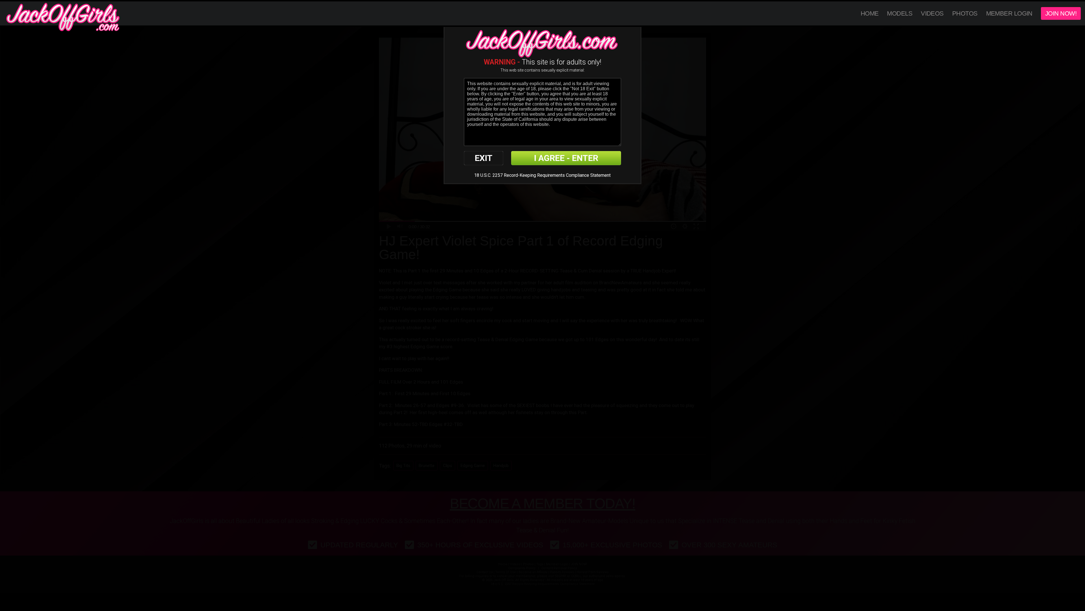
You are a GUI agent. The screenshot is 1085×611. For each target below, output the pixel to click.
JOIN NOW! (1061, 13)
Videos (932, 13)
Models (899, 13)
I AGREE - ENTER (566, 158)
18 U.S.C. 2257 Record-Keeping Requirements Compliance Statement (542, 175)
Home (870, 13)
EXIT (483, 158)
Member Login (1009, 13)
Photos (965, 13)
